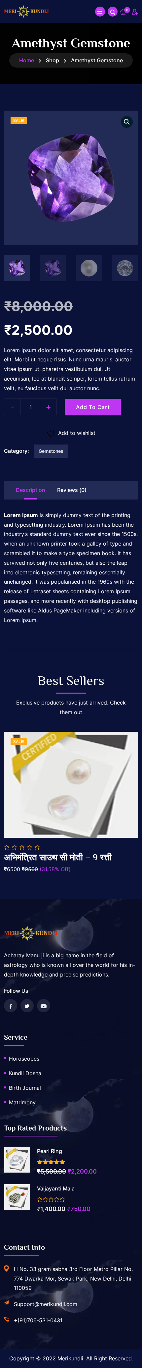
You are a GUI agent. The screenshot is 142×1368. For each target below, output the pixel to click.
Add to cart (93, 407)
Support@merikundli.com (45, 1304)
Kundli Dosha (25, 1073)
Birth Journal (25, 1087)
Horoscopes (24, 1058)
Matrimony (22, 1102)
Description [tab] (30, 490)
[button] (127, 122)
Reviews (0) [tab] (72, 490)
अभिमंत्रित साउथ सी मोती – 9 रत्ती (58, 857)
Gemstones (51, 451)
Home (26, 60)
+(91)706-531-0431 (38, 1320)
